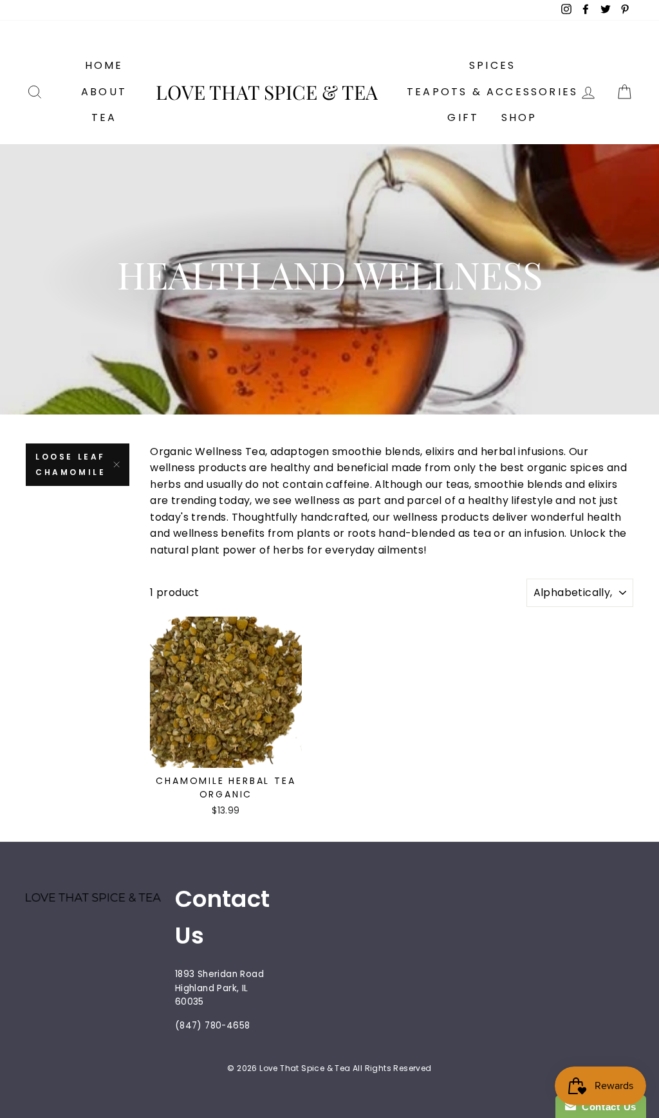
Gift (463, 117)
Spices (492, 65)
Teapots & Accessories (492, 91)
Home (104, 65)
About (104, 91)
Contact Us (606, 1106)
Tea (104, 117)
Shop (519, 117)
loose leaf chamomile (70, 464)
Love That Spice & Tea (267, 92)
